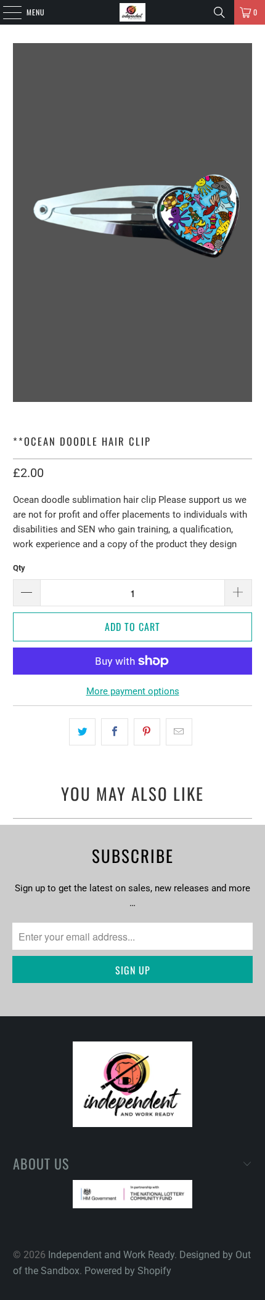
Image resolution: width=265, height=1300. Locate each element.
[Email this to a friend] (179, 731)
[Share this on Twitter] (82, 731)
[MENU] (5, 12)
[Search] (219, 12)
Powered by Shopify (127, 1271)
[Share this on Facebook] (114, 731)
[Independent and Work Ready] (133, 12)
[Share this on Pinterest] (147, 731)
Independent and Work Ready (111, 1255)
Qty (19, 567)
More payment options (132, 691)
